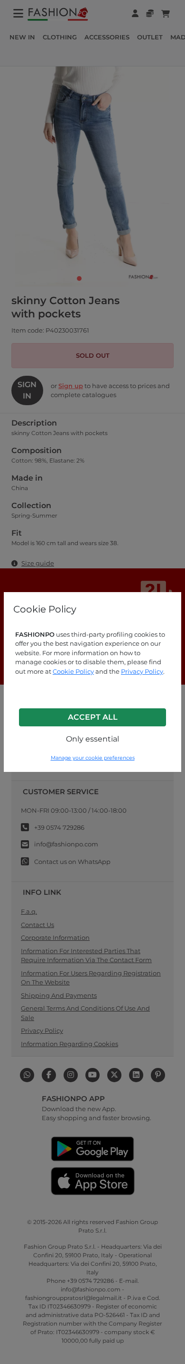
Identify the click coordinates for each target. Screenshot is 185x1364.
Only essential (92, 738)
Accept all (93, 717)
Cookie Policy (73, 671)
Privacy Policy (142, 671)
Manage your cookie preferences (93, 758)
